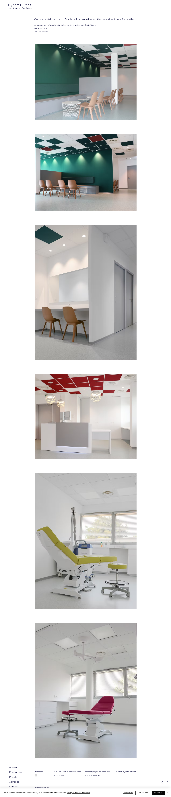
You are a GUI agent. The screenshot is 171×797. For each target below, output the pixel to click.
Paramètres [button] (128, 793)
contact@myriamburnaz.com (97, 772)
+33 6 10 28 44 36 (92, 775)
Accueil (13, 767)
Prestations (15, 772)
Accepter (158, 793)
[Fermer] (167, 793)
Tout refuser (143, 793)
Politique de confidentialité (78, 793)
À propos (14, 782)
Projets (13, 777)
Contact (13, 786)
